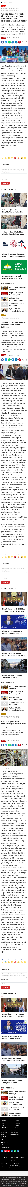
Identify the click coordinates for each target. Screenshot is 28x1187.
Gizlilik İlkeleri (13, 1160)
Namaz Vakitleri (5, 1147)
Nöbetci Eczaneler (6, 1145)
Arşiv (11, 1137)
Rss (4, 1157)
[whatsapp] (9, 42)
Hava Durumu (5, 1142)
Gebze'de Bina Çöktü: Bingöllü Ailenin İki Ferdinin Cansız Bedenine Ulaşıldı (13, 233)
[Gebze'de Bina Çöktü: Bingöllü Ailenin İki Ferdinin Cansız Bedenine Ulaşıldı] (14, 222)
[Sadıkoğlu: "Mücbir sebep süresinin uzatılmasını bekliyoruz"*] (14, 371)
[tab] (5, 165)
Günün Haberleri (14, 1134)
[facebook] (2, 42)
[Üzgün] (25, 155)
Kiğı (3, 1125)
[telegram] (12, 42)
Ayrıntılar (17, 1185)
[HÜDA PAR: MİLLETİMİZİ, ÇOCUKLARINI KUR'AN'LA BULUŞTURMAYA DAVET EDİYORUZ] (14, 267)
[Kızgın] (15, 155)
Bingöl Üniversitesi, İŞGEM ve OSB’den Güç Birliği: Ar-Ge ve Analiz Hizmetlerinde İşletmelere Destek (13, 610)
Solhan (17, 1125)
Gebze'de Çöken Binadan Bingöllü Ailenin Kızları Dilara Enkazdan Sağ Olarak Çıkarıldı (13, 211)
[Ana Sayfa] (1, 2)
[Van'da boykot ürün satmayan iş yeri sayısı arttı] (14, 757)
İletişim (12, 1157)
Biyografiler (4, 1139)
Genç (3, 1123)
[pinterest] (19, 42)
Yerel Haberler (14, 1132)
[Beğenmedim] (12, 155)
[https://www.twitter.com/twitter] (2, 1151)
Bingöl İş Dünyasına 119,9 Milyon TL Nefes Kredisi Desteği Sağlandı (12, 632)
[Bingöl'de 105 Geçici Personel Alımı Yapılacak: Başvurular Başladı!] (14, 245)
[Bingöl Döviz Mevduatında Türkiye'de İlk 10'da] (14, 666)
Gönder (5, 183)
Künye (8, 1157)
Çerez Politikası (19, 1157)
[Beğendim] (2, 155)
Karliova (17, 1123)
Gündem (10, 2)
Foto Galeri (4, 1130)
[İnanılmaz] (21, 155)
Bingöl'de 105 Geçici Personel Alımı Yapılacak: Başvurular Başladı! (13, 255)
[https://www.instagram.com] (5, 1151)
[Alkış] (5, 155)
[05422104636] (15, 1151)
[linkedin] (16, 42)
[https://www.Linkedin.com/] (12, 1151)
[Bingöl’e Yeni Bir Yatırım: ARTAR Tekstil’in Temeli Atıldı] (14, 644)
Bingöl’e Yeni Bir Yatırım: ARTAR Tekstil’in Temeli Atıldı (13, 654)
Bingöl (17, 1120)
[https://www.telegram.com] (18, 1151)
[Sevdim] (9, 155)
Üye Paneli (13, 1130)
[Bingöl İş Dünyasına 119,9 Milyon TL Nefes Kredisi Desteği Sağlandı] (14, 622)
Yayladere (5, 1127)
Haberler (5, 2)
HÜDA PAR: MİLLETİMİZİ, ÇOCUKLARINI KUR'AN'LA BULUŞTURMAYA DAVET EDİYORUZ (12, 277)
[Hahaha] (18, 155)
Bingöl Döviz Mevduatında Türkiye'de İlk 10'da (12, 676)
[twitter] (6, 42)
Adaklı (4, 1120)
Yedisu (17, 1127)
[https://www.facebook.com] (8, 1151)
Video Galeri (4, 1132)
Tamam (22, 1185)
